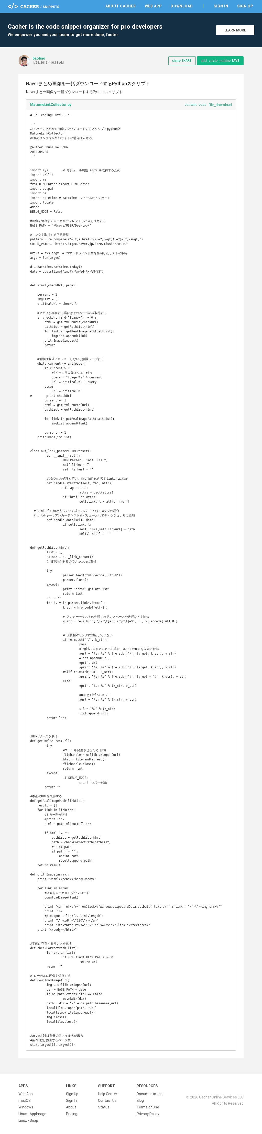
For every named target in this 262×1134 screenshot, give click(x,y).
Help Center (107, 1094)
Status (104, 1107)
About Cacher (120, 6)
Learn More (235, 30)
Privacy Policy (148, 1114)
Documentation (149, 1094)
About (71, 1107)
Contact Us (107, 1100)
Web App (153, 6)
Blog (140, 1100)
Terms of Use (148, 1107)
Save (220, 60)
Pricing (71, 1114)
